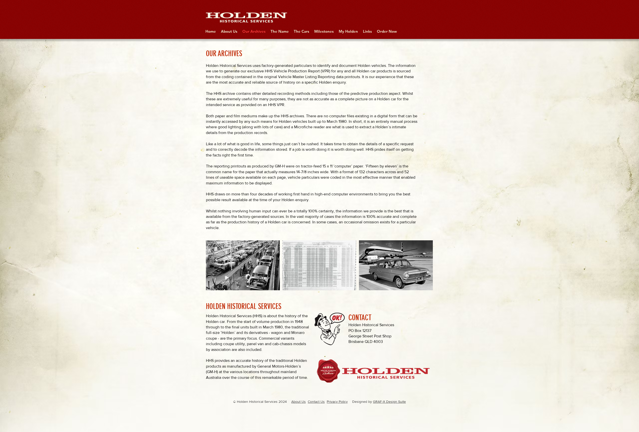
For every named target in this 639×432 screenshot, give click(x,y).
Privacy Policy (337, 402)
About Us (298, 402)
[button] (243, 265)
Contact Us (316, 402)
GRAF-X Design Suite (389, 402)
